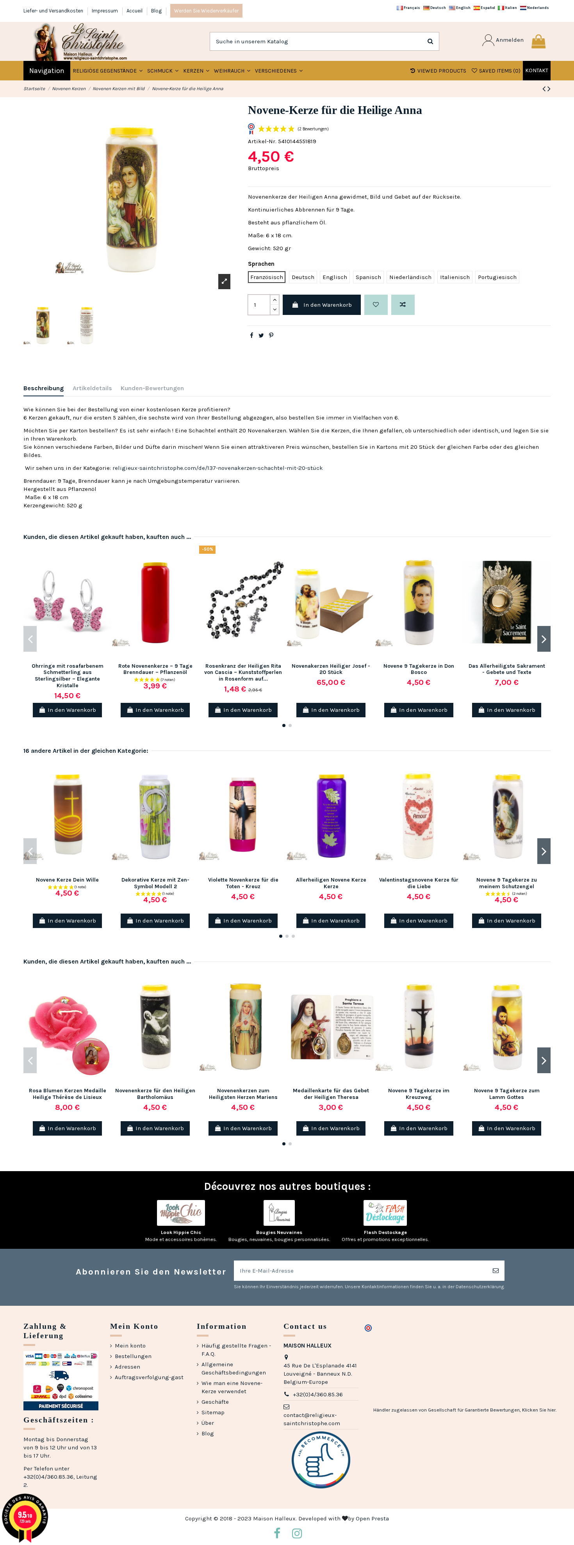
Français (411, 7)
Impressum (105, 11)
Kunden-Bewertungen (152, 388)
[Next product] (549, 89)
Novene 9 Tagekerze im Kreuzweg (418, 1094)
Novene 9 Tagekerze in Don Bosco (418, 669)
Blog (156, 11)
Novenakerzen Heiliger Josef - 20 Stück (331, 669)
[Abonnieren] (495, 1271)
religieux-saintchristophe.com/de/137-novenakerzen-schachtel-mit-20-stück (217, 467)
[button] (163, 70)
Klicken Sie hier (539, 1410)
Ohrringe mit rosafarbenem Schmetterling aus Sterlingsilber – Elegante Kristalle (67, 676)
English (463, 7)
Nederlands (537, 7)
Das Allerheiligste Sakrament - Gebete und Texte (507, 669)
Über (207, 1422)
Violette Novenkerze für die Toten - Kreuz (243, 883)
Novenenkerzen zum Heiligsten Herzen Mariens (243, 1094)
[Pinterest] (271, 335)
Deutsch (438, 7)
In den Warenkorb (327, 304)
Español (487, 7)
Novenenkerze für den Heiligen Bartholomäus (155, 1094)
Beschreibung (43, 388)
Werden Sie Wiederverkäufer (206, 11)
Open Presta (372, 1518)
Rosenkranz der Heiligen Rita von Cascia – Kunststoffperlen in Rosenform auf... (243, 673)
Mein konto (130, 1345)
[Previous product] (544, 89)
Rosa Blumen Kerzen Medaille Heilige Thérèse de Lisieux (67, 1094)
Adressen (127, 1366)
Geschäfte (215, 1401)
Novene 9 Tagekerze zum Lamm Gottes (507, 1094)
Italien (510, 7)
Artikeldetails (92, 388)
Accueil (135, 11)
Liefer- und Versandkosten (53, 11)
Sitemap (213, 1412)
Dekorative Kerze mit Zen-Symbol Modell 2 (155, 883)
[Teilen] (251, 335)
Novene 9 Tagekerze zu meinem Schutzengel (506, 883)
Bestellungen (133, 1356)
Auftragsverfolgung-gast (149, 1377)
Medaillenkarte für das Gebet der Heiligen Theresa (331, 1094)
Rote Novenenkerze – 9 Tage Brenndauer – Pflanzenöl (155, 669)
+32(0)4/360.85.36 (318, 1394)
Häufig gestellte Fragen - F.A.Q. (236, 1349)
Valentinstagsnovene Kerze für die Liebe (418, 883)
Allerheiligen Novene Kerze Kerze (331, 883)
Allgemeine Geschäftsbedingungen (233, 1368)
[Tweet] (261, 335)
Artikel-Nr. (262, 141)
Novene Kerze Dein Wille (67, 880)
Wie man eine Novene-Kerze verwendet (231, 1387)
